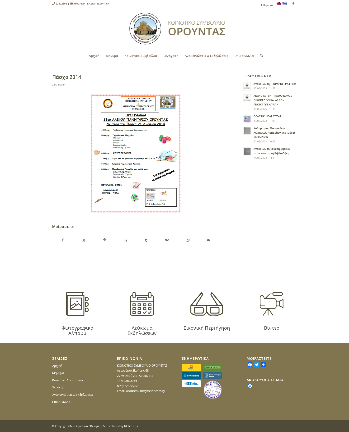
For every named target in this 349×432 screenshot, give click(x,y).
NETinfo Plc (131, 426)
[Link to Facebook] (293, 3)
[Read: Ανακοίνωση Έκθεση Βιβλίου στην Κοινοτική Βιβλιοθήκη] (247, 151)
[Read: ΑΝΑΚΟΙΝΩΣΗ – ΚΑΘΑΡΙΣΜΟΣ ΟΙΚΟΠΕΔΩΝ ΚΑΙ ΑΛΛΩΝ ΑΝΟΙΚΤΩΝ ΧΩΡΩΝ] (247, 98)
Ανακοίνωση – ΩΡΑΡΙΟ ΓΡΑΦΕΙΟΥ (275, 84)
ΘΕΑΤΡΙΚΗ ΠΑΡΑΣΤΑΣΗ (268, 116)
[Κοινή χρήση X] (83, 240)
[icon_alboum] (77, 304)
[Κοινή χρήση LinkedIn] (125, 240)
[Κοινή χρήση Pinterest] (104, 240)
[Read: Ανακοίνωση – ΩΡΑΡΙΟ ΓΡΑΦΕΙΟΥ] (247, 86)
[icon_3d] (206, 304)
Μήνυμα (58, 373)
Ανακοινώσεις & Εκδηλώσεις (72, 394)
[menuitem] (266, 5)
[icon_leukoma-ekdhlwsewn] (142, 304)
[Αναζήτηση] (260, 56)
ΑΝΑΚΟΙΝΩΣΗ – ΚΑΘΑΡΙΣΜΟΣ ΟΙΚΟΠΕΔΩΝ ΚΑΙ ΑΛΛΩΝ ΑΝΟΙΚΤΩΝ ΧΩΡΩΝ (273, 100)
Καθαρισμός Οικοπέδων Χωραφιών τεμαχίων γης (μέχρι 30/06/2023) (274, 132)
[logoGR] (174, 28)
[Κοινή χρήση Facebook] (62, 240)
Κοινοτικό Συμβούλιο (67, 380)
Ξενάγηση (59, 387)
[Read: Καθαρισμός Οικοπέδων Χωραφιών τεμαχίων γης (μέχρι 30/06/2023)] (247, 131)
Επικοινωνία (61, 402)
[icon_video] (271, 304)
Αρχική (57, 366)
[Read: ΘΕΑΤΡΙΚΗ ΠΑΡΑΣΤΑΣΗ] (247, 119)
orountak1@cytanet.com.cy (91, 3)
